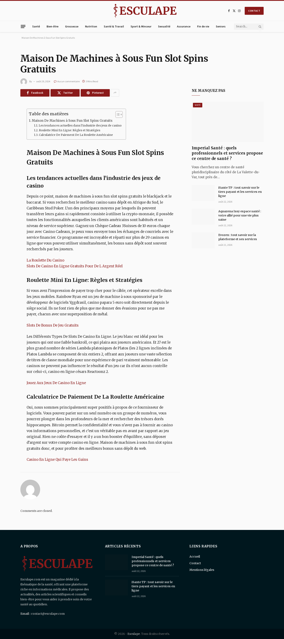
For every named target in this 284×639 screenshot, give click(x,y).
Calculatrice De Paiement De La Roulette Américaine (76, 135)
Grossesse (71, 26)
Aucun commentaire (68, 81)
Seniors (221, 26)
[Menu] (23, 26)
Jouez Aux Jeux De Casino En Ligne (56, 383)
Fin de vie (203, 26)
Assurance (183, 26)
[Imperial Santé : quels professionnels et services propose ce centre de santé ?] (228, 122)
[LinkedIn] (6, 143)
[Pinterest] (6, 154)
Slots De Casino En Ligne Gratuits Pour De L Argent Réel (75, 266)
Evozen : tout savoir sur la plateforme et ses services (237, 237)
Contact (195, 563)
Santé (36, 26)
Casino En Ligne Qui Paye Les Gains (57, 459)
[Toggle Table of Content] (117, 114)
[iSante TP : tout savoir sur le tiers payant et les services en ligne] (203, 193)
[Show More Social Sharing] (115, 93)
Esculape (133, 634)
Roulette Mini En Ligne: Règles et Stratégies (69, 130)
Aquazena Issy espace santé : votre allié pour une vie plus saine (239, 215)
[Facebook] (6, 122)
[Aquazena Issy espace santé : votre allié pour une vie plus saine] (203, 217)
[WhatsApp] (6, 165)
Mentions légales (201, 570)
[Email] (6, 175)
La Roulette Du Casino (45, 260)
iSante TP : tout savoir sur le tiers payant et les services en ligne (240, 192)
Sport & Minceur (141, 26)
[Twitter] (6, 133)
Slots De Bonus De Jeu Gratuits (53, 325)
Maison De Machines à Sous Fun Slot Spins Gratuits (72, 121)
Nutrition (91, 26)
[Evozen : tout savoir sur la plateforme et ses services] (203, 240)
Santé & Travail (114, 26)
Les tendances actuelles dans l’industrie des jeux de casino (80, 125)
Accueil (194, 556)
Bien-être (52, 26)
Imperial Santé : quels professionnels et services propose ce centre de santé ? (227, 153)
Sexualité (164, 26)
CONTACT (254, 10)
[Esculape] (145, 10)
